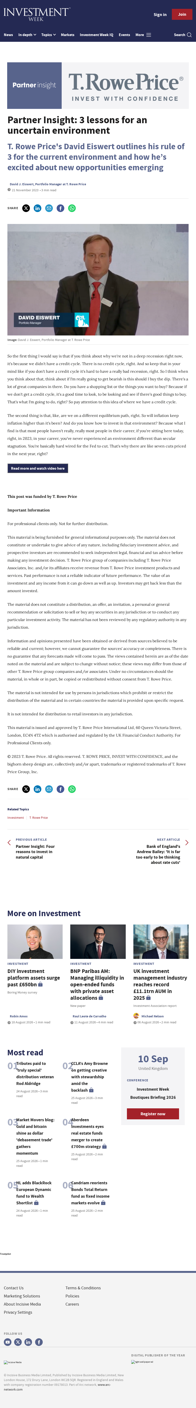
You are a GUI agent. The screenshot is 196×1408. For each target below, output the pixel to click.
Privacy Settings (18, 1312)
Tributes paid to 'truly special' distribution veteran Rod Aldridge (35, 1073)
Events (124, 34)
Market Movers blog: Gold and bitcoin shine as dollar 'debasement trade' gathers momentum (35, 1136)
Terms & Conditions (83, 1288)
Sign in (160, 14)
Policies (72, 1296)
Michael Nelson (153, 1016)
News (8, 34)
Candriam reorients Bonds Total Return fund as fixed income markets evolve (90, 1193)
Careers (72, 1304)
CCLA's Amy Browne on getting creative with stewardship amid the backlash (89, 1077)
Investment (15, 817)
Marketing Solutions (22, 1296)
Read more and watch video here (38, 468)
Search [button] (179, 34)
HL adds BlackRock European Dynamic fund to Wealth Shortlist (34, 1193)
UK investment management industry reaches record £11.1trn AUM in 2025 (160, 984)
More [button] (140, 34)
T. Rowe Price (38, 817)
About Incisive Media (22, 1304)
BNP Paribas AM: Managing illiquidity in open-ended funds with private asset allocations (97, 984)
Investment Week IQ (96, 34)
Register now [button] (153, 1114)
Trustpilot (5, 1253)
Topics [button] (47, 34)
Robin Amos (18, 1016)
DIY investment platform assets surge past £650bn (33, 977)
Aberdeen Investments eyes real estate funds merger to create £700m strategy (87, 1133)
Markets (67, 34)
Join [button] (182, 14)
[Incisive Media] (13, 1361)
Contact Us (14, 1288)
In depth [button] (25, 34)
